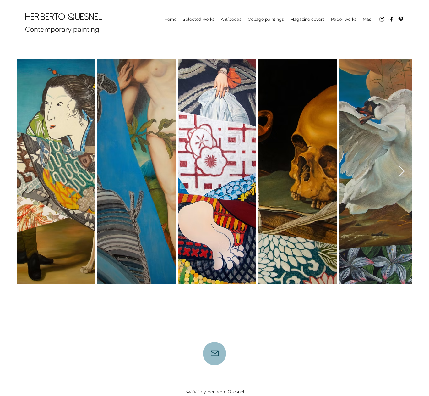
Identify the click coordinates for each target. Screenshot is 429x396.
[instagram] (382, 19)
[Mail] (214, 353)
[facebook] (391, 19)
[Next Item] (401, 171)
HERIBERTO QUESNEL (63, 17)
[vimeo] (401, 19)
